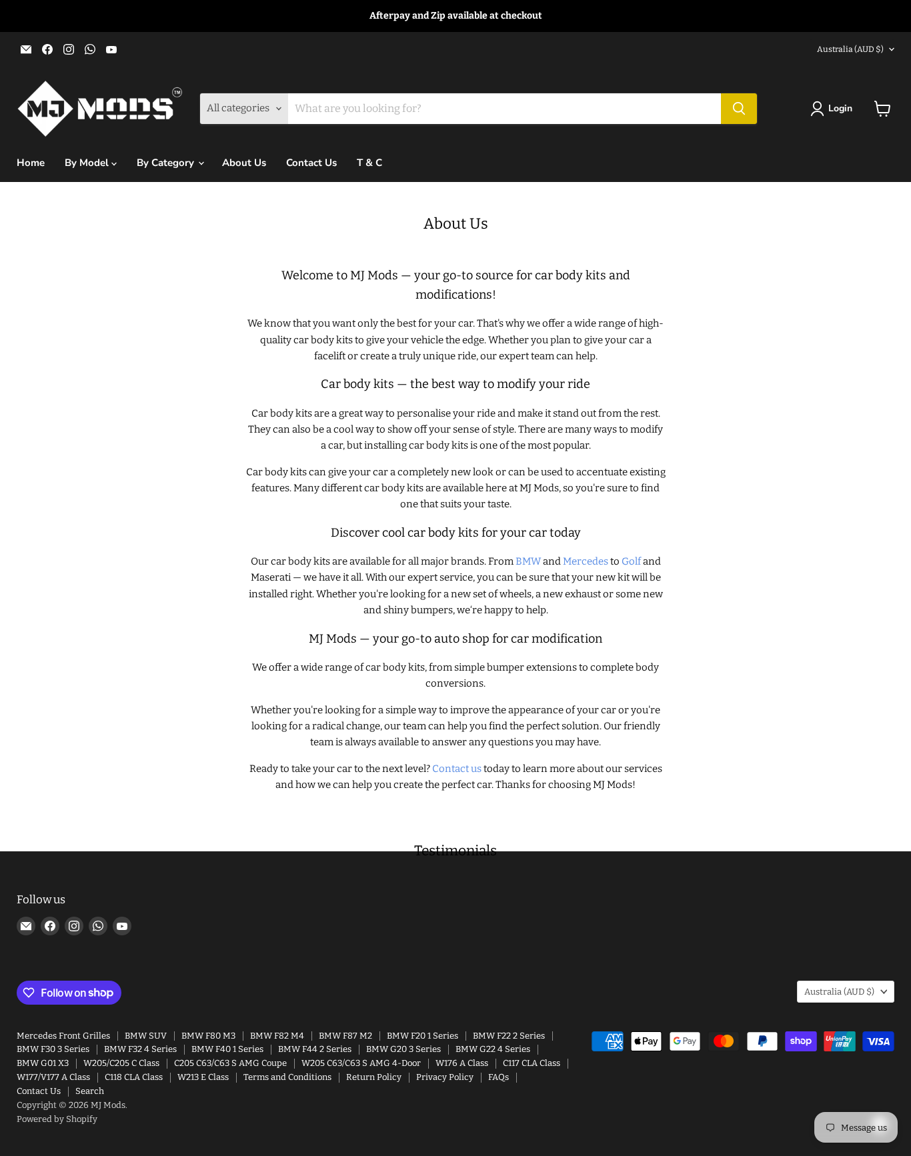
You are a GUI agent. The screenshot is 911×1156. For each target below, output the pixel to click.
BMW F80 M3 (208, 1036)
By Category (167, 162)
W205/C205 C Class (121, 1063)
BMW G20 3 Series (403, 1049)
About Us (244, 162)
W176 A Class (461, 1063)
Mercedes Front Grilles (63, 1036)
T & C (369, 162)
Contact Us (311, 162)
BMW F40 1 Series (227, 1049)
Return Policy (373, 1077)
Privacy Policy (445, 1077)
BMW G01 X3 (43, 1063)
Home (31, 162)
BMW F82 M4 (277, 1036)
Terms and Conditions (287, 1077)
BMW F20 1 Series (422, 1036)
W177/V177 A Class (53, 1077)
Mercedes (585, 561)
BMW (528, 561)
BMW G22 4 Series (492, 1049)
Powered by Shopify (57, 1119)
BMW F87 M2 (345, 1036)
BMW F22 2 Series (509, 1036)
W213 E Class (203, 1077)
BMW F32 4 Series (140, 1049)
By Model (88, 162)
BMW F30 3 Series (53, 1049)
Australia (850, 49)
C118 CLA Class (134, 1077)
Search (89, 1091)
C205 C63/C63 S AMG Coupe (230, 1063)
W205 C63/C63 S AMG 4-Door (361, 1063)
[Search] (739, 108)
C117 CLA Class (531, 1063)
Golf (631, 561)
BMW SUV (146, 1036)
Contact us (457, 769)
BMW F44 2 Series (314, 1049)
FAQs (498, 1077)
